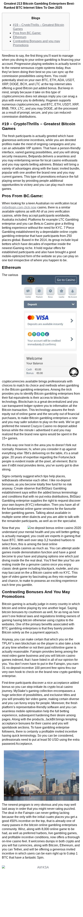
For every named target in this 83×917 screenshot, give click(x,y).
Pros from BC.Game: (27, 33)
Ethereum (19, 37)
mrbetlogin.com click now (19, 207)
